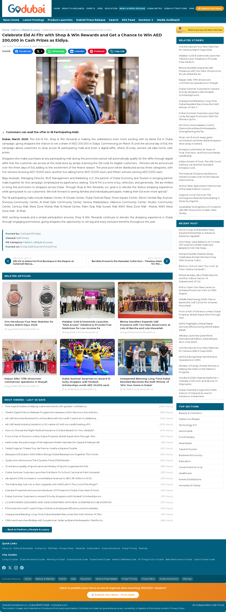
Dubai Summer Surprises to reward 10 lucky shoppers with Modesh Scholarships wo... (54, 496)
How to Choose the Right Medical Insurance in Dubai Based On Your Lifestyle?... (50, 430)
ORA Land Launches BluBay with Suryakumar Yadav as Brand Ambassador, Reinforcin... (54, 520)
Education (111, 8)
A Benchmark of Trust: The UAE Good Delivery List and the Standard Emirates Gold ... (200, 164)
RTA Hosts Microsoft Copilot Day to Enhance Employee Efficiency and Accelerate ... (52, 508)
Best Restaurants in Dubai (179, 559)
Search (113, 20)
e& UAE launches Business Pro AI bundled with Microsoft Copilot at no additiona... (51, 418)
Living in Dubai (10, 559)
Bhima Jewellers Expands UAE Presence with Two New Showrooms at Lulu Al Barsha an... (200, 71)
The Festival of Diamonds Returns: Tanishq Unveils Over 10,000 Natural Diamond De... (199, 176)
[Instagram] (16, 568)
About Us (7, 548)
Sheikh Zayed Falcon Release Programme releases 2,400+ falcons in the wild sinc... (52, 412)
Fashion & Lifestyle (189, 419)
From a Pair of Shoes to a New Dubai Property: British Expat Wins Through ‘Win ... (51, 436)
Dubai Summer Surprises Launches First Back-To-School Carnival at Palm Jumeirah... (53, 472)
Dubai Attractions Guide (32, 559)
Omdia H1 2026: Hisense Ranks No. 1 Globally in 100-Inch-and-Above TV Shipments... (199, 380)
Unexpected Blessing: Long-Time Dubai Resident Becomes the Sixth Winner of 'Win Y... (199, 104)
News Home (11, 20)
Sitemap (143, 548)
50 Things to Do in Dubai (151, 559)
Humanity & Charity (189, 485)
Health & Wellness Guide (124, 559)
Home (57, 8)
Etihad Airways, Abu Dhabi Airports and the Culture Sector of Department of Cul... (198, 278)
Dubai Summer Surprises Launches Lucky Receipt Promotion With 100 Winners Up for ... (199, 116)
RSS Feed (128, 20)
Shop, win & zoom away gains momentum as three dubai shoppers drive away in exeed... (200, 140)
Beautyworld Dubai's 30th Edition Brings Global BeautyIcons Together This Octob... (52, 454)
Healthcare (185, 473)
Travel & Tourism (188, 449)
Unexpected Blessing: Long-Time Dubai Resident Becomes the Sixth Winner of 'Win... (54, 514)
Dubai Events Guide (100, 559)
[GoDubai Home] (27, 8)
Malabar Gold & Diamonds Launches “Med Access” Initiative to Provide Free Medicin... (199, 58)
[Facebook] (4, 568)
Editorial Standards (23, 548)
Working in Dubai (56, 559)
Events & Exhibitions (190, 479)
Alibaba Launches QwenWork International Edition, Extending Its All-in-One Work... (198, 338)
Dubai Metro (154, 8)
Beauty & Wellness (73, 8)
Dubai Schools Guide (77, 559)
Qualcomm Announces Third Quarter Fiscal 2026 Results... (38, 460)
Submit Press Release (90, 20)
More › (217, 40)
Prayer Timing (129, 548)
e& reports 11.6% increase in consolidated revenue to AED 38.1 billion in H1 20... (49, 478)
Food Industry (187, 437)
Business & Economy (190, 455)
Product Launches (60, 20)
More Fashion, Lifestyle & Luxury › (148, 276)
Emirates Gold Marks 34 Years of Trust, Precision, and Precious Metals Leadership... (199, 152)
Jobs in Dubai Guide (204, 559)
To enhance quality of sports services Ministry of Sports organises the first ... (47, 466)
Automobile (185, 431)
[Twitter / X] (10, 568)
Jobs (100, 8)
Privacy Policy (66, 548)
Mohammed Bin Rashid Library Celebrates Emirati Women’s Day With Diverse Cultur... (197, 257)
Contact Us (40, 548)
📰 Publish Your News (209, 8)
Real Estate (185, 443)
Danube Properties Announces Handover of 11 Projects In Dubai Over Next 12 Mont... (52, 490)
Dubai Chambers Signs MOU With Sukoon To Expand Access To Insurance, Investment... (198, 393)
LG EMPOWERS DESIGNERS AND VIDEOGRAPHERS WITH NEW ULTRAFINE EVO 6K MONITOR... (59, 502)
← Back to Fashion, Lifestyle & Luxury (27, 529)
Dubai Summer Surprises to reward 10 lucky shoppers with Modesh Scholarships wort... (199, 92)
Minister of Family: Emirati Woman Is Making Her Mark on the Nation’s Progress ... (199, 368)
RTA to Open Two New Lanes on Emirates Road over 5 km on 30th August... (197, 290)
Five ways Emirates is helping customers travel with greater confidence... (46, 406)
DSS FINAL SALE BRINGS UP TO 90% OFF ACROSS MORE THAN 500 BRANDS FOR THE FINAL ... (199, 245)
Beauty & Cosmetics (190, 413)
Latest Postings (33, 20)
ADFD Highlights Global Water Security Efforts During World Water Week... (199, 326)
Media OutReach (168, 20)
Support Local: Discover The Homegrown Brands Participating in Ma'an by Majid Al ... (199, 198)
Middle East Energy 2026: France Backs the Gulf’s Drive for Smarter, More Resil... (198, 302)
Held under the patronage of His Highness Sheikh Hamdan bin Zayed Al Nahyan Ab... (53, 442)
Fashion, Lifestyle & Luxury (25, 30)
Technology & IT (188, 425)
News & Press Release (132, 8)
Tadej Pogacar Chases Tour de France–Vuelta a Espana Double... (42, 448)
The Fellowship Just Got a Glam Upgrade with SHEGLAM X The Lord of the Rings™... (52, 484)
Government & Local (190, 467)
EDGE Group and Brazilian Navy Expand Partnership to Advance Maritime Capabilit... (197, 232)
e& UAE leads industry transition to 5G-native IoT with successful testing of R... (48, 424)
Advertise (80, 548)
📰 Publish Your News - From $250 (113, 594)
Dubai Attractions (175, 8)
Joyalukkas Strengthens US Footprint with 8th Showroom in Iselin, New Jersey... (200, 210)
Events (91, 8)
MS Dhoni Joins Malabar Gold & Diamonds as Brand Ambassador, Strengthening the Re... (198, 128)
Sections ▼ (146, 20)
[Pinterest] (22, 568)
